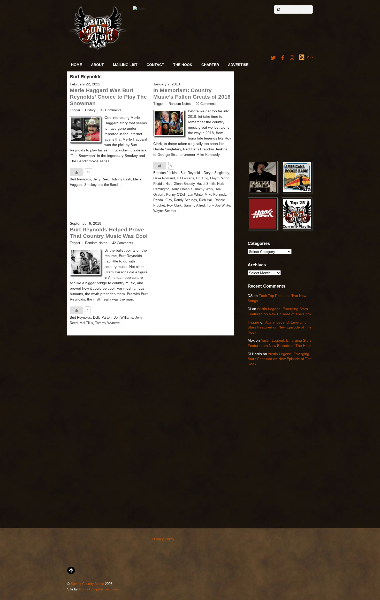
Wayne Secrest (164, 211)
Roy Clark (174, 205)
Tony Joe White (218, 205)
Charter (210, 65)
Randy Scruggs (185, 200)
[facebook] (282, 57)
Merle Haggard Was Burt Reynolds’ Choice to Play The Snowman (108, 96)
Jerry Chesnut (181, 189)
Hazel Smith (206, 184)
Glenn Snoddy (184, 184)
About (97, 65)
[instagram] (292, 57)
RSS (309, 57)
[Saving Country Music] (97, 49)
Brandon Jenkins (165, 173)
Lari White (195, 194)
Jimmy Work (203, 189)
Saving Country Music (87, 584)
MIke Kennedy (215, 194)
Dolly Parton (102, 317)
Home (76, 65)
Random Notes (180, 104)
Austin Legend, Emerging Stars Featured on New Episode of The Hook (279, 327)
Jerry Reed (101, 179)
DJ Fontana (185, 178)
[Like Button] (76, 172)
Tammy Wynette (107, 323)
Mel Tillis (86, 323)
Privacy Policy (163, 539)
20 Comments (206, 104)
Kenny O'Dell (176, 194)
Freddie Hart (162, 184)
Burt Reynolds (80, 179)
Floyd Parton (219, 178)
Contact (155, 65)
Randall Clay (162, 200)
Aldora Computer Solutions (99, 589)
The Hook (182, 65)
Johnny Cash (121, 179)
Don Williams (123, 317)
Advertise (238, 65)
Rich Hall (205, 200)
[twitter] (273, 57)
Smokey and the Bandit (101, 185)
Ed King (202, 178)
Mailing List (125, 65)
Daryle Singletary (216, 173)
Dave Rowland (164, 178)
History (90, 110)
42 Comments (111, 110)
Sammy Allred (194, 205)
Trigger (75, 110)
